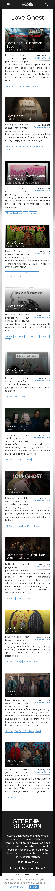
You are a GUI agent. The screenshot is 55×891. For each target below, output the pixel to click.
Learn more (16, 886)
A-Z (43, 868)
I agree (33, 886)
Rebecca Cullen (42, 58)
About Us (33, 868)
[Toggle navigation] (9, 4)
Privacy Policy (18, 868)
